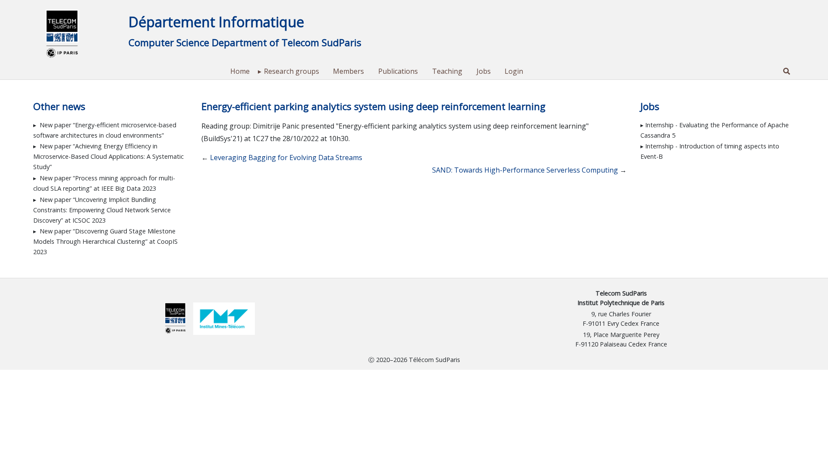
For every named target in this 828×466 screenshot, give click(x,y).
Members (348, 71)
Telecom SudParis (621, 293)
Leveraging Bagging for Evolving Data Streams (286, 157)
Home (240, 71)
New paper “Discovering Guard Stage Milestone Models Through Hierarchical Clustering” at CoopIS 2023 (105, 241)
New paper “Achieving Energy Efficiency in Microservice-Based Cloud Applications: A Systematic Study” (108, 156)
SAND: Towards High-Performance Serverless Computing (525, 170)
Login (514, 71)
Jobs (484, 71)
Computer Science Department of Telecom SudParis (245, 42)
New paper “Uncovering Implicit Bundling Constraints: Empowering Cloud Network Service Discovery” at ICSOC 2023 (102, 209)
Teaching (447, 71)
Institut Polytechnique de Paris (621, 303)
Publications (398, 71)
